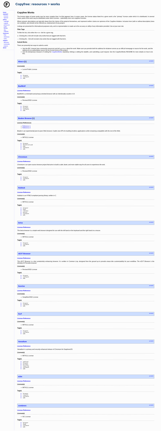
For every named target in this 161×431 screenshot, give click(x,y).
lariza (20, 223)
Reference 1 (26, 126)
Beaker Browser (25, 118)
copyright (6, 21)
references (6, 37)
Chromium (22, 157)
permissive (7, 25)
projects (6, 46)
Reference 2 (26, 128)
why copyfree (6, 30)
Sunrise (21, 286)
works (5, 38)
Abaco (21, 62)
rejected (6, 17)
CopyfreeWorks (57, 52)
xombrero (22, 406)
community (7, 44)
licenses (6, 16)
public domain (6, 27)
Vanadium (22, 342)
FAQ (5, 35)
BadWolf (21, 86)
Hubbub (21, 188)
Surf (20, 314)
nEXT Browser (24, 254)
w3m (20, 377)
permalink (151, 85)
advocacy (6, 42)
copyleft (6, 23)
